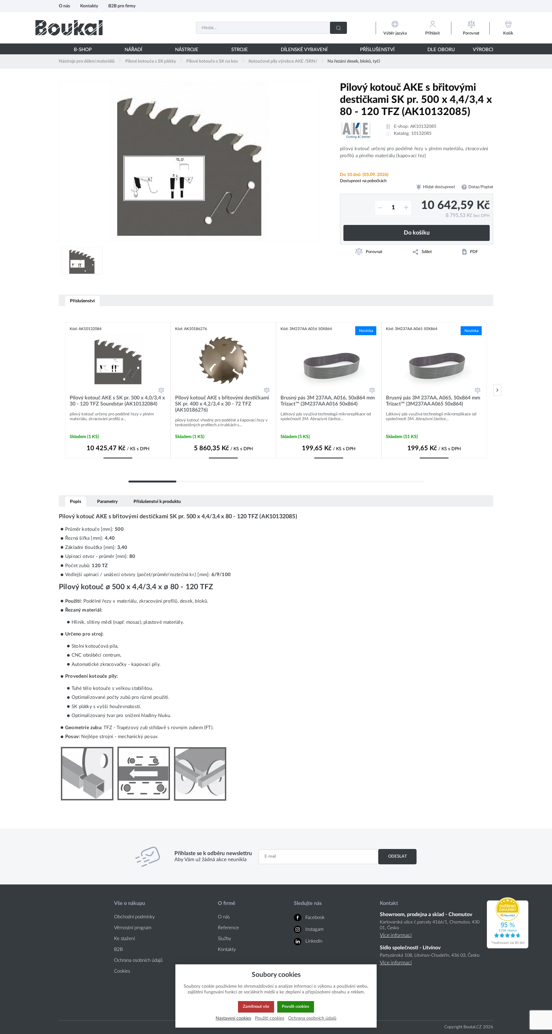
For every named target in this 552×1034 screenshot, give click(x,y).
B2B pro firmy (121, 6)
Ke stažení (124, 938)
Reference (228, 927)
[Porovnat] (161, 390)
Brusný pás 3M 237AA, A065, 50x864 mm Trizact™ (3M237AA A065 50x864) (433, 400)
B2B (118, 949)
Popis (75, 501)
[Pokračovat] (497, 390)
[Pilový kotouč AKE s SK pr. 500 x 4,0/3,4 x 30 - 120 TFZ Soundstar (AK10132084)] (118, 360)
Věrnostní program (132, 927)
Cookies (122, 971)
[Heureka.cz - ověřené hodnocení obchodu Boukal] (507, 946)
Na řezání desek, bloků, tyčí (353, 61)
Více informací (396, 935)
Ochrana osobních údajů (138, 960)
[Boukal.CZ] (69, 27)
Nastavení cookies (233, 1018)
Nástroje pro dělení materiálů (87, 61)
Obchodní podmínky (134, 916)
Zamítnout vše (256, 1006)
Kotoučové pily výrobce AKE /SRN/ (283, 61)
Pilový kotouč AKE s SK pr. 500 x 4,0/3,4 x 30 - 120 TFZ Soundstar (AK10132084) (117, 400)
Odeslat (397, 856)
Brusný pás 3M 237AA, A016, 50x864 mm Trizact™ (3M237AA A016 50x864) (327, 400)
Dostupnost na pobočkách (363, 181)
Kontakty (89, 6)
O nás (64, 6)
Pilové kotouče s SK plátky (150, 61)
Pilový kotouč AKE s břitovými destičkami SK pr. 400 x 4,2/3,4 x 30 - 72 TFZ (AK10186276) (222, 404)
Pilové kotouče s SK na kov (212, 61)
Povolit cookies (295, 1006)
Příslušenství (82, 300)
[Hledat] (338, 28)
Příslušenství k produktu (157, 501)
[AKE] (356, 130)
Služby (224, 938)
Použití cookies (269, 1018)
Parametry (107, 501)
